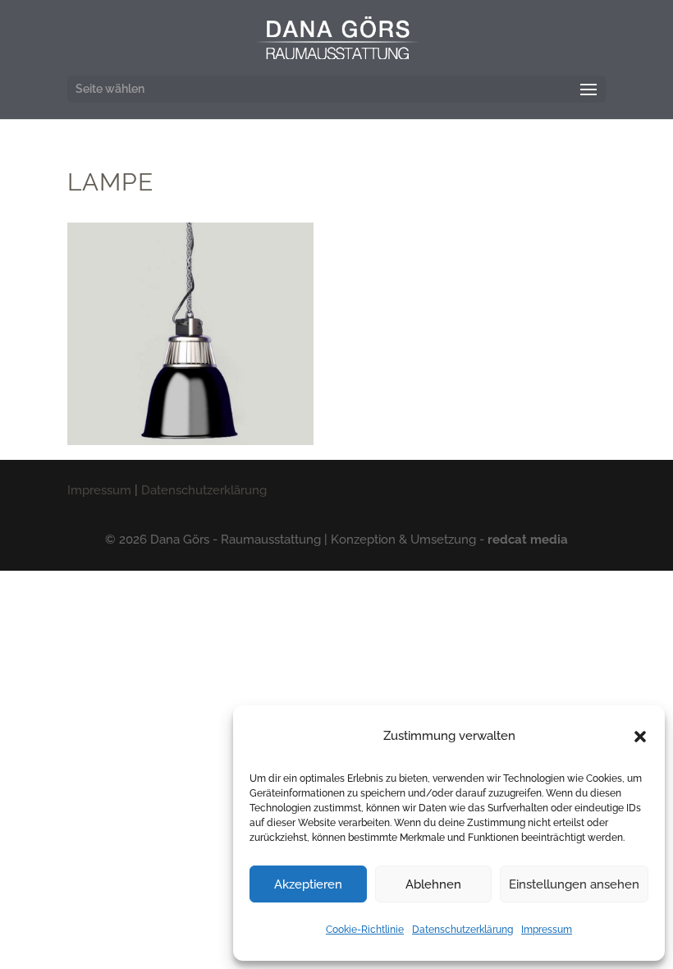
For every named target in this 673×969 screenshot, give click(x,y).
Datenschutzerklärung (462, 929)
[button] (640, 736)
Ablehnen (433, 884)
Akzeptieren (308, 884)
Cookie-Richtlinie (365, 929)
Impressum (546, 929)
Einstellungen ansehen (574, 884)
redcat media (528, 539)
